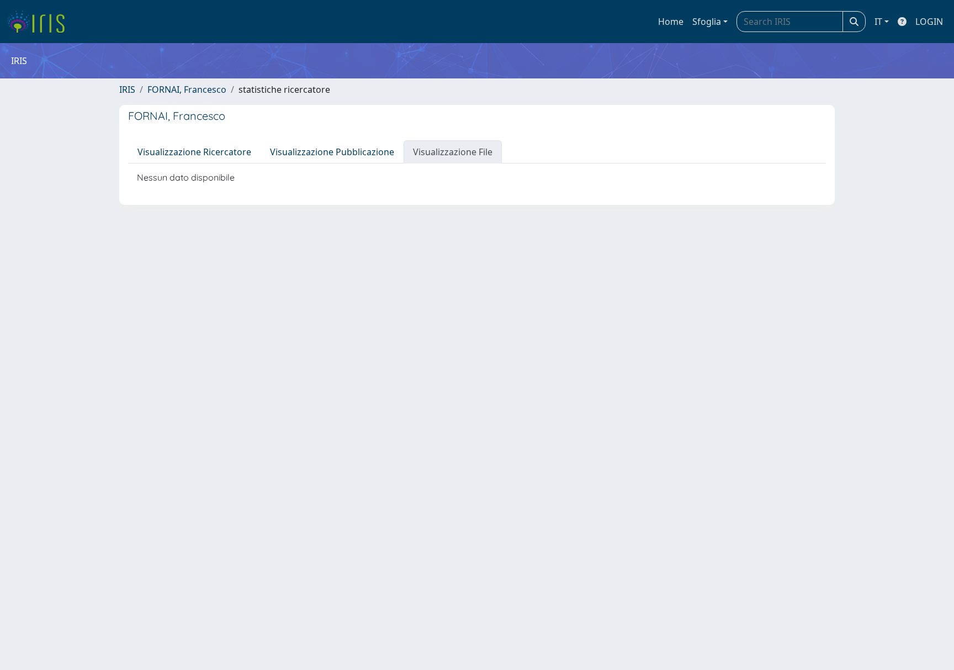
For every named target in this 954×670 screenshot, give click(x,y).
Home (670, 21)
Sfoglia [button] (706, 21)
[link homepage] (40, 21)
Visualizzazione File (452, 152)
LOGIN (929, 21)
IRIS (127, 89)
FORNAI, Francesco (186, 89)
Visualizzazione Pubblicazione (332, 152)
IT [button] (878, 21)
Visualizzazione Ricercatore (194, 152)
